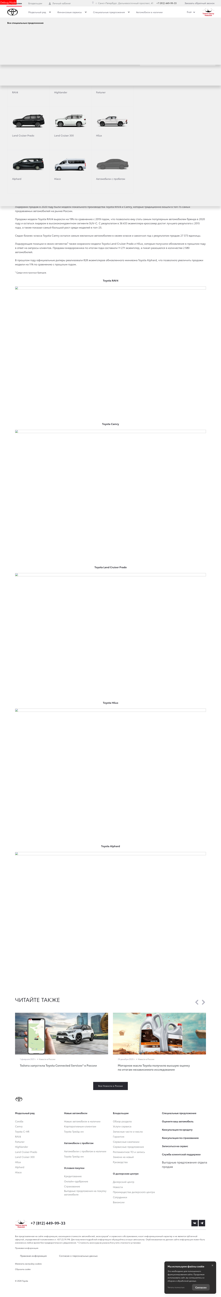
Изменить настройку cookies (28, 1263)
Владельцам (35, 3)
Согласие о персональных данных (78, 1255)
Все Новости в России (110, 1085)
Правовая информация (26, 1248)
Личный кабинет (61, 3)
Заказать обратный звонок (200, 3)
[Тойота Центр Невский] (208, 12)
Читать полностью (176, 1287)
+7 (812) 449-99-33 (166, 3)
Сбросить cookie (23, 1269)
